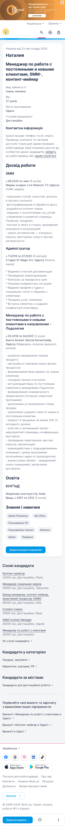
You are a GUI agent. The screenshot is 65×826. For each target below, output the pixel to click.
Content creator (12, 609)
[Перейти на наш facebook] (5, 757)
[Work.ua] (5, 32)
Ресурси (47, 781)
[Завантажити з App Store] (14, 766)
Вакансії (13, 731)
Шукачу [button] (11, 795)
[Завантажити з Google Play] (40, 766)
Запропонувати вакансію (19, 820)
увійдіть (51, 151)
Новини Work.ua (28, 781)
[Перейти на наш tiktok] (42, 757)
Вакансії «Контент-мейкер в (25, 724)
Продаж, (14, 659)
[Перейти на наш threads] (15, 757)
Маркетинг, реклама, (18, 666)
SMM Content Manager (17, 619)
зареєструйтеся (45, 156)
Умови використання (33, 786)
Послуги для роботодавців (20, 776)
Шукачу (53, 23)
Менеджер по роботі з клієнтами (24, 630)
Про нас (46, 776)
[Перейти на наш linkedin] (33, 757)
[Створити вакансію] (50, 32)
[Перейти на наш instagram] (24, 757)
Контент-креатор (13, 573)
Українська (9, 748)
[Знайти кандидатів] (42, 32)
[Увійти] (58, 32)
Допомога (9, 786)
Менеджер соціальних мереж (22, 584)
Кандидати (26, 685)
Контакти (8, 781)
